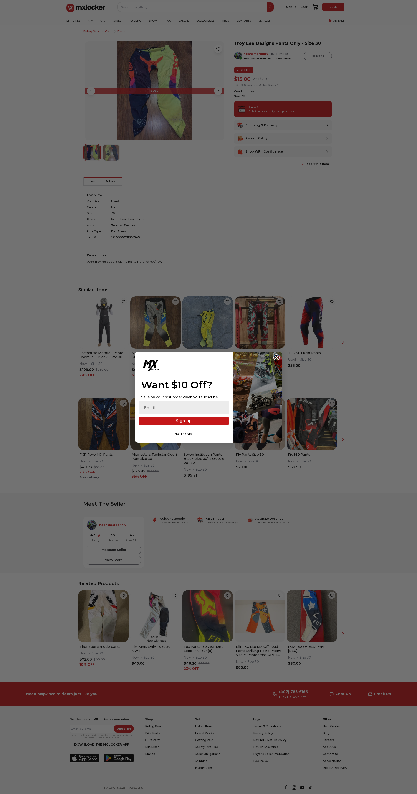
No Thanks (184, 433)
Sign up (184, 421)
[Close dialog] (276, 357)
